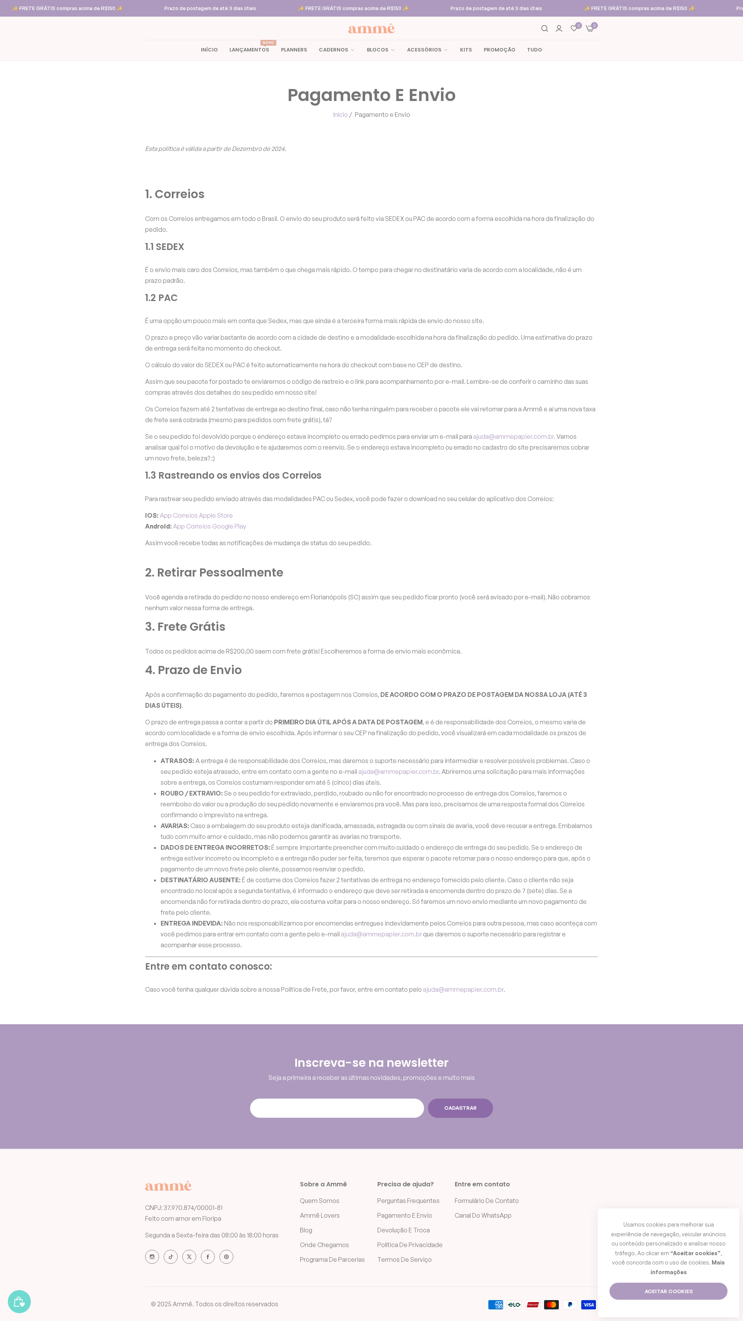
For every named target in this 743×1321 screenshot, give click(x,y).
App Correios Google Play (209, 526)
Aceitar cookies (669, 1291)
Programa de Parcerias (332, 1259)
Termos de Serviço (404, 1259)
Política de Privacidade (410, 1245)
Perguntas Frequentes (408, 1201)
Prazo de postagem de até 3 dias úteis (210, 8)
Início (340, 114)
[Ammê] (371, 28)
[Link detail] (152, 1257)
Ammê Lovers (320, 1215)
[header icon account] (559, 28)
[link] (381, 50)
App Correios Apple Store (196, 515)
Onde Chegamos (324, 1245)
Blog (306, 1230)
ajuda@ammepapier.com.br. (514, 436)
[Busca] (544, 28)
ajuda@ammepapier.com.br (398, 771)
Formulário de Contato (487, 1201)
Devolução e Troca (403, 1230)
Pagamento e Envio (404, 1215)
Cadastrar (460, 1108)
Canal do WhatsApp (483, 1215)
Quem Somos (319, 1201)
